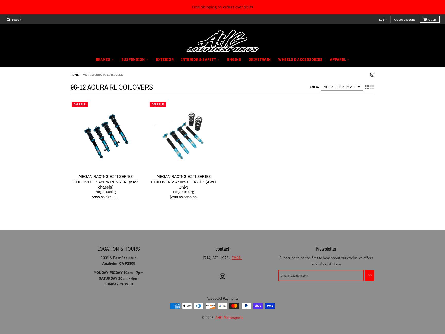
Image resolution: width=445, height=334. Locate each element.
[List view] (372, 86)
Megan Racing (105, 192)
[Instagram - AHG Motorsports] (372, 74)
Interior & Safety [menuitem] (198, 59)
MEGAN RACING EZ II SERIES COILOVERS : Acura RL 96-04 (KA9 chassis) (105, 182)
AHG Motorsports (229, 317)
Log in (383, 19)
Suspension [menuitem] (133, 59)
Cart (432, 19)
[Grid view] (367, 86)
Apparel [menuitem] (338, 59)
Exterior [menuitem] (165, 59)
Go (370, 275)
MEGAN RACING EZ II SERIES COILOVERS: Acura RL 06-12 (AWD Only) (183, 182)
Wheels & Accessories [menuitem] (300, 59)
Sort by (314, 87)
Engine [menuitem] (234, 59)
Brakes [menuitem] (103, 59)
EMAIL (237, 257)
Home (75, 75)
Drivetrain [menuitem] (260, 59)
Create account (404, 19)
